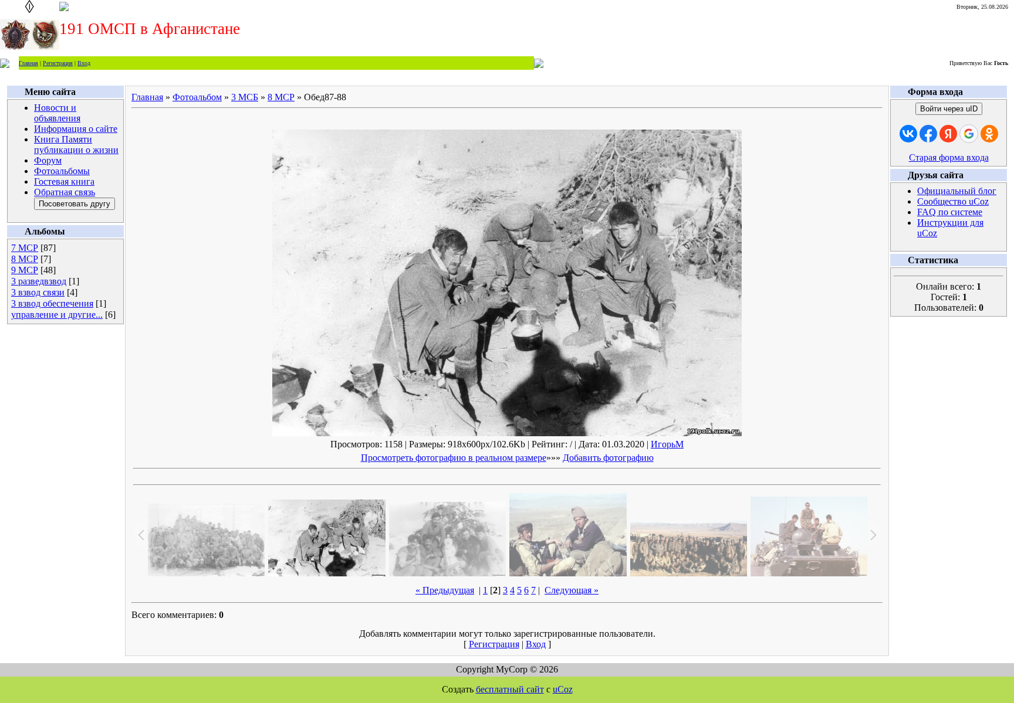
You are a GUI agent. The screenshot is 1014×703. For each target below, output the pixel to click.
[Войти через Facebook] (928, 133)
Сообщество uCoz (953, 201)
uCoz (563, 689)
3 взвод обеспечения (52, 303)
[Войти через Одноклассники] (989, 133)
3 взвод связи (38, 292)
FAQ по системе (949, 212)
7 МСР (24, 248)
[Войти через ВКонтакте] (908, 133)
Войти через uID (949, 108)
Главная (28, 63)
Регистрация (58, 63)
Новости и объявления (57, 113)
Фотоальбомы (62, 171)
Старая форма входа (949, 157)
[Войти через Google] (968, 133)
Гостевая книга (64, 181)
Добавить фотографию (608, 458)
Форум (48, 160)
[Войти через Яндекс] (948, 133)
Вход (83, 63)
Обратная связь (64, 192)
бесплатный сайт (510, 689)
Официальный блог (956, 191)
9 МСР (24, 270)
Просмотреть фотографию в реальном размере (453, 458)
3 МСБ (244, 97)
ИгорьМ (667, 444)
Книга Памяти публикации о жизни (76, 144)
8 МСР (24, 259)
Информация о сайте (75, 129)
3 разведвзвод (38, 281)
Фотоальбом (197, 97)
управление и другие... (57, 315)
